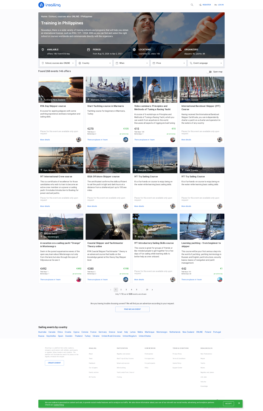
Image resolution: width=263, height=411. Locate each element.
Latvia (132, 332)
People (203, 358)
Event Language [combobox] (201, 63)
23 (147, 290)
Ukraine (96, 336)
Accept (228, 404)
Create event (54, 363)
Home (44, 16)
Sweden (69, 336)
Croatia (68, 332)
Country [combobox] (85, 63)
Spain (60, 336)
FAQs (146, 368)
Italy (126, 332)
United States (145, 336)
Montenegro (162, 332)
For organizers (149, 358)
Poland (208, 332)
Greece (112, 332)
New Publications (206, 354)
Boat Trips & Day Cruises (125, 358)
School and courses (123, 363)
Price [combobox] (158, 63)
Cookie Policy (59, 405)
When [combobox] (122, 63)
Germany (103, 332)
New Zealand (188, 332)
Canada (51, 332)
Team (91, 358)
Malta (140, 332)
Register (207, 5)
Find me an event (132, 309)
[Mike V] (220, 279)
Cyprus (76, 332)
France (93, 332)
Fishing (119, 377)
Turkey (88, 336)
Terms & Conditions (179, 358)
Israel (119, 332)
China (60, 332)
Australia (42, 332)
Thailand (78, 336)
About (91, 354)
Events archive (93, 372)
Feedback (92, 363)
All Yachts (92, 377)
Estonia (85, 332)
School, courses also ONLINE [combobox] (57, 63)
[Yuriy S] (173, 139)
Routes (203, 368)
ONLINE (199, 332)
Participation (149, 354)
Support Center (177, 368)
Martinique (149, 332)
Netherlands (175, 332)
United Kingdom (130, 336)
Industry (203, 382)
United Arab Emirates (111, 336)
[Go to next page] (152, 290)
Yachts (203, 363)
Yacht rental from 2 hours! (125, 372)
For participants (150, 363)
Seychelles (51, 336)
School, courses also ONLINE (64, 16)
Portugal (217, 332)
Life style (204, 377)
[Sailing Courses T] (125, 139)
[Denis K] (79, 279)
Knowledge (204, 386)
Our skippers (93, 368)
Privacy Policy (177, 354)
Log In (221, 5)
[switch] (208, 71)
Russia (41, 336)
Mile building (121, 368)
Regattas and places (123, 354)
